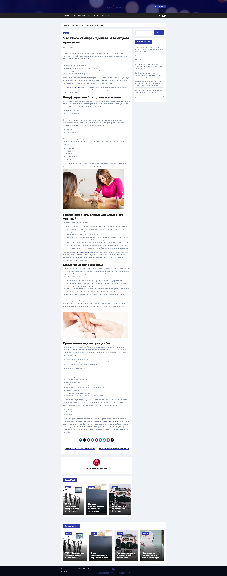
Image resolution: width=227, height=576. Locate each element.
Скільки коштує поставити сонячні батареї (80, 448)
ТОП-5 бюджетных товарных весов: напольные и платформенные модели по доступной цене (149, 49)
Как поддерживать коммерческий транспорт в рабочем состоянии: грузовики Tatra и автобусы (149, 66)
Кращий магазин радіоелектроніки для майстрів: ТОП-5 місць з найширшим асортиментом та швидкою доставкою (148, 84)
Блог (73, 16)
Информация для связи (100, 16)
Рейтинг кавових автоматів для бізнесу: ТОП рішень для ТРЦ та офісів (148, 91)
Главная (66, 16)
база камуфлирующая (81, 252)
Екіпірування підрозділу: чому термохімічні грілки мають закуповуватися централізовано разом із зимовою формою (149, 75)
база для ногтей (113, 421)
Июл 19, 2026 (118, 511)
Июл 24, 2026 (71, 511)
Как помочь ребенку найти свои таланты (113, 448)
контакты (64, 571)
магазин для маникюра (78, 87)
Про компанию (83, 16)
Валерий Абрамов (98, 468)
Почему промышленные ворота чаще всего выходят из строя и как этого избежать (148, 58)
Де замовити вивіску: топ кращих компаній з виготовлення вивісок (149, 98)
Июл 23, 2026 (95, 511)
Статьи (66, 33)
